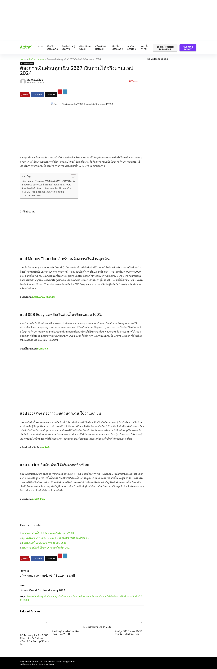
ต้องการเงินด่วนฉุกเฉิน (37, 596)
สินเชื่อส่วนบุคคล (52, 47)
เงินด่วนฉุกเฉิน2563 (90, 596)
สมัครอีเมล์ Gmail (85, 47)
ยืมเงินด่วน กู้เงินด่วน (68, 47)
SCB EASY (42, 348)
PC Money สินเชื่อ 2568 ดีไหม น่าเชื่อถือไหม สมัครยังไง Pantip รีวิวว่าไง (34, 640)
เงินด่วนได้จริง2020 (122, 596)
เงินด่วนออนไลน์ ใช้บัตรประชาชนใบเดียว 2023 (46, 547)
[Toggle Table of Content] (72, 176)
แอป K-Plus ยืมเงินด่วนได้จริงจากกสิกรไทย (44, 191)
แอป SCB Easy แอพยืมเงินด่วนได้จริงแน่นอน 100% (47, 184)
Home (39, 46)
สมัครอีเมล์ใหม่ (35, 80)
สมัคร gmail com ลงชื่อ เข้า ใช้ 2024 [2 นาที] (47, 575)
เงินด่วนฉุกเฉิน (55, 596)
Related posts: (35, 195)
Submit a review (188, 47)
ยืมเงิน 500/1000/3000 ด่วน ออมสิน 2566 (44, 543)
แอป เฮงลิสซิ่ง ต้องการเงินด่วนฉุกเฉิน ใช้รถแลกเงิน (47, 188)
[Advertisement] (88, 20)
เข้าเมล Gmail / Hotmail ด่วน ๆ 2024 (42, 590)
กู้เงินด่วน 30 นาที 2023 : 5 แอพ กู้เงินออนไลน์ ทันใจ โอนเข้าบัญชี (55, 538)
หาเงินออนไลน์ (131, 47)
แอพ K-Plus (38, 499)
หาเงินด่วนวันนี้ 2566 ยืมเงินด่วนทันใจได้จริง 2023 (48, 533)
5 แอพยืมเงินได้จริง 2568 (97, 627)
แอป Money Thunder (43, 297)
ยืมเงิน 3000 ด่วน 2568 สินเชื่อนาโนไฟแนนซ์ (128, 632)
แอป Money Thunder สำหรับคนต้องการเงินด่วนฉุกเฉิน (49, 181)
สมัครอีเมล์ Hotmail (100, 47)
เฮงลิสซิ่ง (45, 447)
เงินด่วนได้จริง (106, 596)
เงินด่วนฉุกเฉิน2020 (71, 596)
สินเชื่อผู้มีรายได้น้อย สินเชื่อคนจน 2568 (65, 632)
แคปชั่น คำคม (144, 47)
